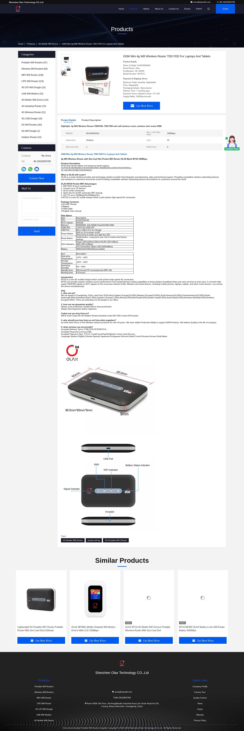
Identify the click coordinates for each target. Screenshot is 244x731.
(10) (33, 87)
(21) (33, 112)
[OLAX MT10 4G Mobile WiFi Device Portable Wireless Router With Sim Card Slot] (99, 598)
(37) (34, 62)
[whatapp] (30, 169)
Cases (200, 709)
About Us (159, 9)
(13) (33, 106)
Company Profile (200, 686)
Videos (146, 9)
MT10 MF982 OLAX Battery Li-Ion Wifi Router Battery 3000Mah (152, 629)
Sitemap (200, 715)
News (200, 703)
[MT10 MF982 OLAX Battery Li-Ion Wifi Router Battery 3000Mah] (153, 598)
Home (121, 9)
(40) (31, 125)
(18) (31, 118)
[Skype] (24, 169)
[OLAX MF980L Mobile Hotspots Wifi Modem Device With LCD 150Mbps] (45, 598)
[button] (21, 605)
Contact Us (174, 9)
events (187, 9)
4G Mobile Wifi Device (48, 44)
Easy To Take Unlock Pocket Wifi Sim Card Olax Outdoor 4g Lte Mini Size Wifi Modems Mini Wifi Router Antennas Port (204, 629)
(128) (32, 75)
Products (134, 9)
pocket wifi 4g (94, 540)
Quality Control (200, 698)
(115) (32, 81)
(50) (34, 69)
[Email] (37, 169)
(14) (34, 100)
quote (225, 9)
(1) (30, 131)
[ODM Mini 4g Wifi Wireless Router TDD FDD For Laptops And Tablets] (96, 78)
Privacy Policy (200, 720)
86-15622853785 (227, 2)
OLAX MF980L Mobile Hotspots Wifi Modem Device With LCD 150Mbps (43, 629)
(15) (32, 93)
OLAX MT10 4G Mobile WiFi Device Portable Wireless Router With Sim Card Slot (97, 629)
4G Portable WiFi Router (116, 540)
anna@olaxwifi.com (202, 2)
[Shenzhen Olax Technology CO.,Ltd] (18, 8)
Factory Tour (200, 692)
